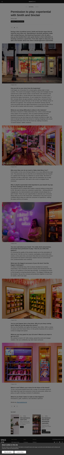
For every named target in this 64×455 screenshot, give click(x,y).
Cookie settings (20, 452)
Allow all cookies (8, 452)
